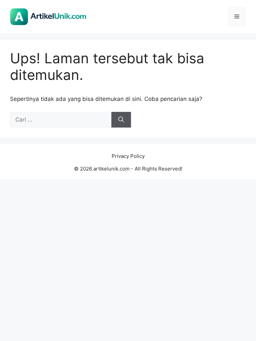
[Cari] (121, 120)
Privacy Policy (128, 156)
